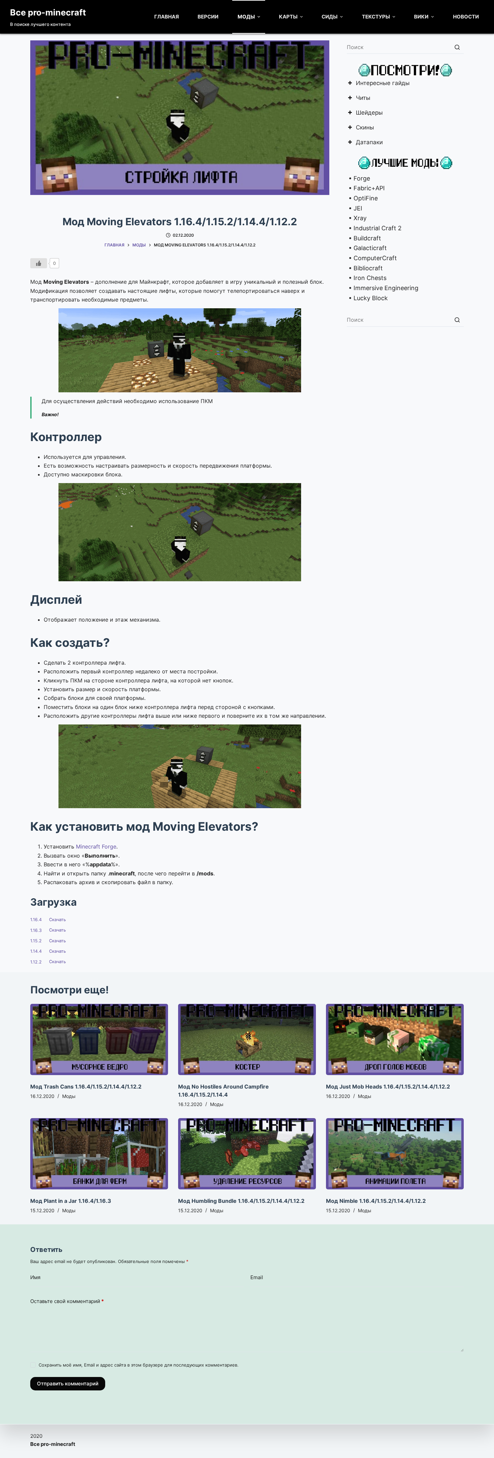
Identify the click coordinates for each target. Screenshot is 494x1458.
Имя (35, 1277)
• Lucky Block (367, 298)
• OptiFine (362, 198)
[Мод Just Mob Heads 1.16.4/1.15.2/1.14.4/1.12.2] (395, 1039)
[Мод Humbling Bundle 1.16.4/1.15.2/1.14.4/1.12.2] (247, 1153)
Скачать (57, 919)
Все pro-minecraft (48, 12)
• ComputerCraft (372, 258)
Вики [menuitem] (421, 16)
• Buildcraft (364, 238)
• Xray (357, 218)
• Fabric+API (366, 188)
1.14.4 (36, 951)
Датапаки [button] (369, 143)
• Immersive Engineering (382, 287)
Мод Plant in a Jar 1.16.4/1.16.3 (70, 1200)
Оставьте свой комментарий (67, 1301)
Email (256, 1277)
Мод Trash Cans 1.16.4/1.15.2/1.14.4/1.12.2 (85, 1086)
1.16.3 (36, 930)
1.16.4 (36, 919)
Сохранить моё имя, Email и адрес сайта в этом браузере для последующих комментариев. (139, 1365)
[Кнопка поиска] (457, 47)
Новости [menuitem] (466, 16)
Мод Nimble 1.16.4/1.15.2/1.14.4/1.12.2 (376, 1200)
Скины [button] (365, 128)
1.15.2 (36, 940)
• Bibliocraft (365, 268)
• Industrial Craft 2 (374, 228)
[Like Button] (38, 263)
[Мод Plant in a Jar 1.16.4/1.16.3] (99, 1153)
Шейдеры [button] (369, 113)
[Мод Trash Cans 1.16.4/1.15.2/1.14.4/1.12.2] (99, 1039)
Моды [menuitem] (246, 16)
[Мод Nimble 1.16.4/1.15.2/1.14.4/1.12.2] (395, 1153)
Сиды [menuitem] (329, 16)
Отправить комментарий (67, 1383)
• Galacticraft (367, 247)
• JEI (354, 208)
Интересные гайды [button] (383, 83)
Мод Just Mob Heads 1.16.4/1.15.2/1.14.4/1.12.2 (388, 1086)
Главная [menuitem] (166, 16)
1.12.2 (36, 961)
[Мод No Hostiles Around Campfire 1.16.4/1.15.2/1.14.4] (247, 1039)
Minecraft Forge (96, 846)
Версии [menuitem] (208, 16)
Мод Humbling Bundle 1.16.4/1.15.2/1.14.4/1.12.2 (241, 1200)
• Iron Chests (366, 277)
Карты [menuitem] (288, 16)
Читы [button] (363, 98)
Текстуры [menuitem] (376, 16)
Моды (69, 1096)
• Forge (358, 178)
